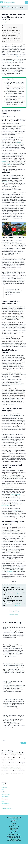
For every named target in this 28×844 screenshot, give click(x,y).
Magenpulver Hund (14, 837)
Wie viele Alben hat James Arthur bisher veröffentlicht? (12, 597)
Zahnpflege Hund (14, 839)
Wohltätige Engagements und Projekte (11, 37)
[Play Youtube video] (14, 229)
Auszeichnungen (14, 593)
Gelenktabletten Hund (14, 836)
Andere (3, 785)
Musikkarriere (5, 161)
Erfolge (12, 177)
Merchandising (5, 505)
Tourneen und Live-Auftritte (8, 32)
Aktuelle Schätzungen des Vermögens (11, 40)
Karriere (10, 60)
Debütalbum (11, 87)
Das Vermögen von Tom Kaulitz (13, 699)
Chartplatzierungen (7, 181)
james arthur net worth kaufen (9, 27)
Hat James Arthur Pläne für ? (14, 604)
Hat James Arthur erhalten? (14, 593)
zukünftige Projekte (18, 604)
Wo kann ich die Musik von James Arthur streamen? (12, 601)
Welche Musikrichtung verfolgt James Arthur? (13, 590)
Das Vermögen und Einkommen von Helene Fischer (13, 645)
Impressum (14, 819)
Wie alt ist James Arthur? (10, 585)
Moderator (4, 787)
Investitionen (15, 510)
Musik (3, 22)
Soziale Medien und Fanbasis (9, 35)
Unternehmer (5, 806)
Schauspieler (5, 796)
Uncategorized (5, 803)
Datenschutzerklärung (14, 817)
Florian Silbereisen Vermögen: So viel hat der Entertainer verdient (13, 716)
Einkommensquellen (16, 494)
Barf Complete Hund (14, 841)
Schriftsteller (5, 799)
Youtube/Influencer (7, 808)
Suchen (3, 740)
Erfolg (8, 164)
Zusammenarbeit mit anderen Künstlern (11, 33)
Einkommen (10, 571)
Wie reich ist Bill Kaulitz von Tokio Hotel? (14, 627)
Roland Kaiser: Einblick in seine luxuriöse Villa (13, 682)
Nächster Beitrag (14, 614)
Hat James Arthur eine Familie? (12, 587)
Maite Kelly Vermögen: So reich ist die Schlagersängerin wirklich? (13, 664)
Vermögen (16, 56)
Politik (3, 792)
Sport (3, 801)
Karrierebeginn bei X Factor (8, 29)
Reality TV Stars (6, 794)
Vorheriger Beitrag (14, 611)
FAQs (3, 41)
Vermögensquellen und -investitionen (11, 38)
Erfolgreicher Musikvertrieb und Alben (11, 30)
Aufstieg (19, 142)
